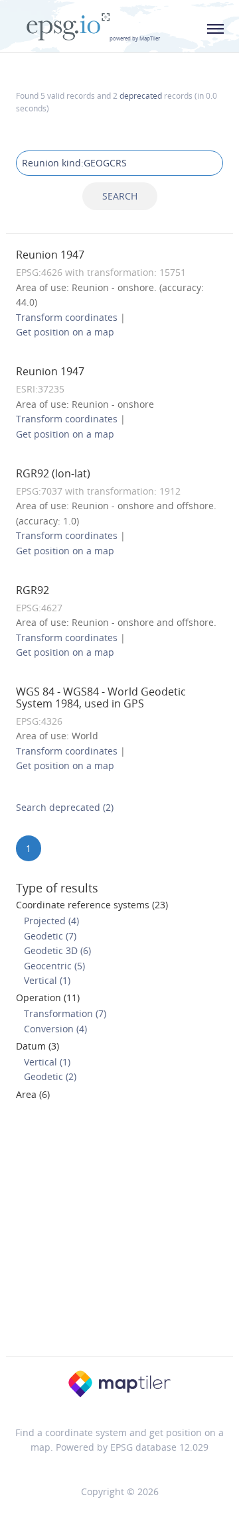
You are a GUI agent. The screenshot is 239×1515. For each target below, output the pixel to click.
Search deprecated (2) (65, 807)
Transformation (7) (65, 1013)
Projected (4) (51, 920)
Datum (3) (37, 1046)
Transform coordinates (67, 317)
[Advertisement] (119, 1232)
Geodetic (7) (50, 936)
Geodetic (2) (50, 1076)
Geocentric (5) (54, 965)
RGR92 (32, 590)
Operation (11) (48, 997)
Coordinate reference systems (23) (92, 904)
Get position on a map (65, 332)
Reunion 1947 (50, 254)
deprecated (141, 95)
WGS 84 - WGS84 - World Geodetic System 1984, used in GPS (101, 697)
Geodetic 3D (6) (57, 950)
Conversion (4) (55, 1028)
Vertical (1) (47, 980)
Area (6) (33, 1094)
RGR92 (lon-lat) (53, 473)
